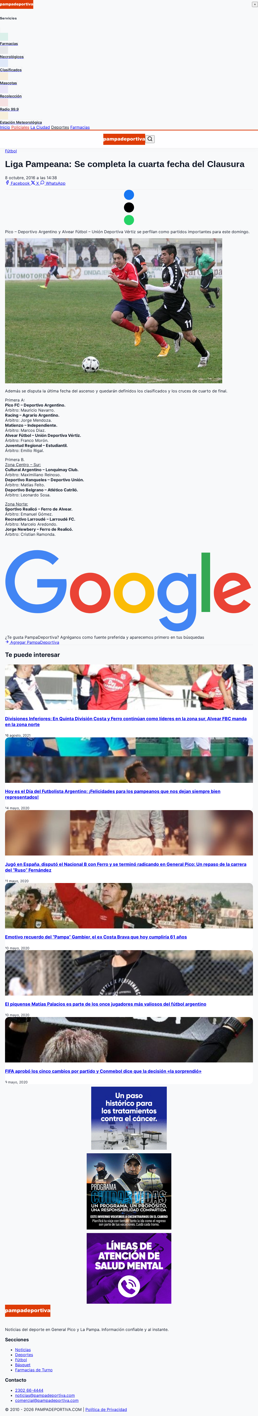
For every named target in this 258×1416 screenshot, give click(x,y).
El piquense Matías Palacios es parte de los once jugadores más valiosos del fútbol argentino (105, 1004)
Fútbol (11, 150)
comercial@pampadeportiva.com (47, 1400)
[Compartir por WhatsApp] (129, 220)
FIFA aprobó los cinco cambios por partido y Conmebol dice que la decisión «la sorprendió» (103, 1071)
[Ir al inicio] (124, 139)
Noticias (23, 1349)
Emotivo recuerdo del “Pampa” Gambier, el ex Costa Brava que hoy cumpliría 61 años (96, 937)
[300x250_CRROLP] (129, 1148)
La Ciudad (40, 127)
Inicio (5, 127)
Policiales (20, 127)
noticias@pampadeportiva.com (45, 1395)
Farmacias (80, 127)
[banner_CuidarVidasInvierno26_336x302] (129, 1228)
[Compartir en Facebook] (129, 195)
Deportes (60, 127)
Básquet (22, 1364)
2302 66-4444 (29, 1390)
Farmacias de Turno (34, 1369)
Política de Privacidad (106, 1409)
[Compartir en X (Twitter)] (129, 207)
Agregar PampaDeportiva (34, 642)
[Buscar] (150, 139)
